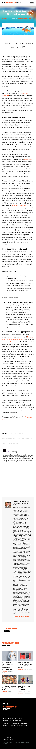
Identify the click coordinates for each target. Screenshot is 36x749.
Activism (5, 725)
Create (13, 725)
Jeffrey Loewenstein (16, 433)
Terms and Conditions (9, 739)
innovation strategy (8, 438)
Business (16, 723)
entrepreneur (19, 441)
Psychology (7, 723)
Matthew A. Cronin (8, 436)
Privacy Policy (7, 737)
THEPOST (10, 707)
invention (28, 438)
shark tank (20, 438)
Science (21, 718)
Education (24, 723)
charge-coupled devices (20, 205)
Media (12, 728)
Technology (7, 720)
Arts (4, 718)
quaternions (28, 159)
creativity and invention (10, 443)
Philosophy (17, 720)
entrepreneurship (8, 441)
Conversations (22, 725)
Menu (32, 2)
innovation (18, 436)
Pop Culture (12, 718)
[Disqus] (18, 472)
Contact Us (6, 735)
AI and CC (6, 728)
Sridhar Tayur (14, 342)
